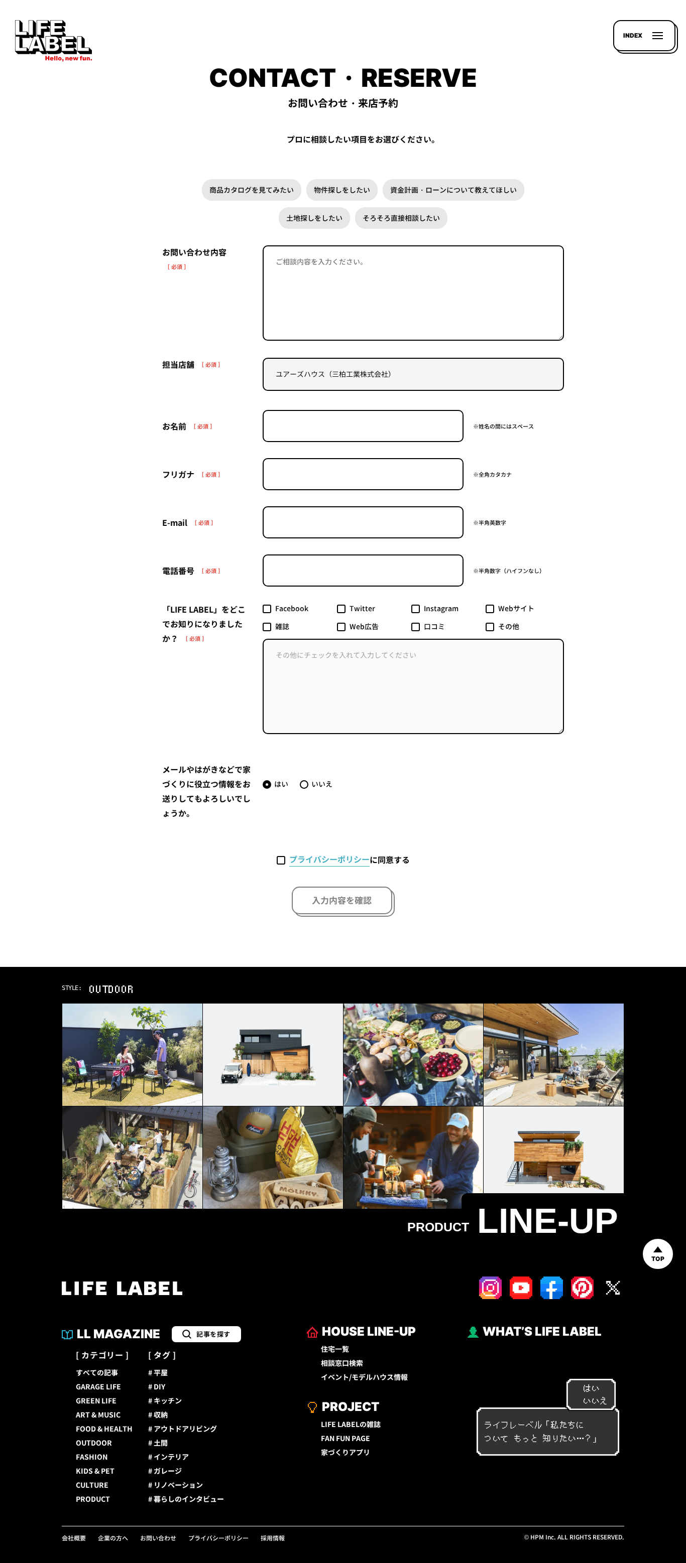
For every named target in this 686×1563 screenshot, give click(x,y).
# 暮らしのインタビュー (186, 1499)
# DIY (156, 1386)
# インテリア (168, 1457)
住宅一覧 (335, 1349)
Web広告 (364, 626)
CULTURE (92, 1485)
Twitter (362, 608)
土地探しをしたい (314, 218)
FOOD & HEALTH (104, 1429)
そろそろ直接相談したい (401, 218)
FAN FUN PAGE (345, 1438)
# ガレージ (165, 1471)
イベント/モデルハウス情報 (364, 1377)
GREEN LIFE (96, 1400)
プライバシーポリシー (329, 859)
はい (281, 784)
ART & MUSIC (98, 1414)
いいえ (321, 784)
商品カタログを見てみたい (251, 190)
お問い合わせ (158, 1538)
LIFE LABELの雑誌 (351, 1424)
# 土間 (158, 1443)
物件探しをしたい (342, 190)
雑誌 (282, 626)
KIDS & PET (95, 1471)
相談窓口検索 (342, 1363)
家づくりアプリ (345, 1452)
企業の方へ (113, 1538)
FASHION (91, 1457)
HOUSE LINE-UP (369, 1331)
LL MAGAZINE (118, 1334)
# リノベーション (175, 1485)
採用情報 (273, 1538)
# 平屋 (158, 1372)
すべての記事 (97, 1372)
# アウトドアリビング (182, 1429)
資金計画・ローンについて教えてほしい (453, 190)
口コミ (434, 626)
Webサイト (516, 608)
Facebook (291, 608)
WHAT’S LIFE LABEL (542, 1331)
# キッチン (165, 1400)
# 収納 (158, 1414)
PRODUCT (93, 1499)
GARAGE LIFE (98, 1386)
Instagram (441, 608)
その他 (508, 626)
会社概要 (74, 1538)
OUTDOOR (94, 1443)
